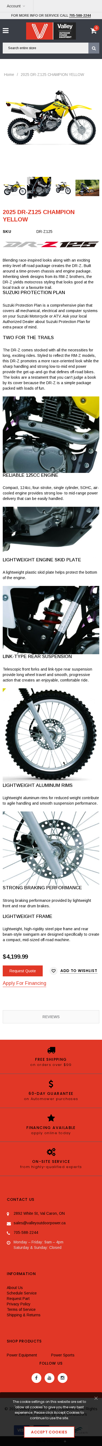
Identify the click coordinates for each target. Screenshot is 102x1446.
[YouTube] (49, 1378)
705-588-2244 (80, 15)
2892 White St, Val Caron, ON (39, 1213)
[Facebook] (36, 1378)
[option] (51, 116)
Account (14, 6)
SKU (7, 231)
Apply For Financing (24, 983)
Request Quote (23, 971)
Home (9, 74)
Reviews (51, 1017)
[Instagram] (62, 1378)
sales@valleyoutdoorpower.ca (40, 1223)
